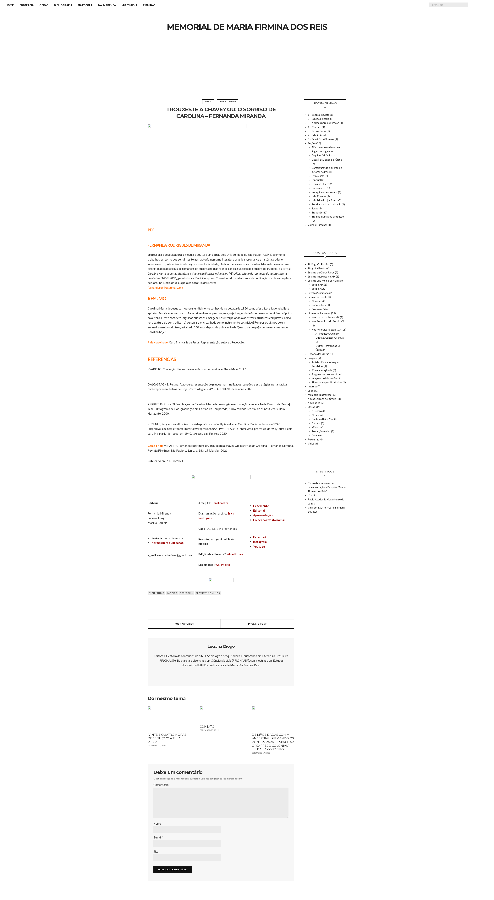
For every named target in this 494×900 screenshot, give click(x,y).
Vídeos (312, 443)
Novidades (314, 402)
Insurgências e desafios (325, 192)
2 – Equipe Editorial (319, 118)
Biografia (26, 5)
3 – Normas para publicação (323, 122)
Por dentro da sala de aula (326, 204)
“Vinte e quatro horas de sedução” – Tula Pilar (167, 738)
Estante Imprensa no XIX (321, 276)
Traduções (318, 212)
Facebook (259, 537)
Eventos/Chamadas (319, 292)
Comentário (162, 784)
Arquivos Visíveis (321, 155)
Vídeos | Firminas (317, 224)
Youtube (259, 546)
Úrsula (319, 349)
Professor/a (318, 309)
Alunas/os (317, 301)
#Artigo (172, 593)
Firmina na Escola (317, 297)
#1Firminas (156, 593)
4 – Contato (314, 127)
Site (155, 851)
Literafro (312, 495)
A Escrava (317, 410)
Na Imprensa (107, 5)
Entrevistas (318, 175)
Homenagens (319, 188)
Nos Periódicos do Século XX (328, 321)
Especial (208, 101)
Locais (311, 390)
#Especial (186, 593)
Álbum (315, 415)
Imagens (312, 358)
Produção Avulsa (321, 431)
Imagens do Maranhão (324, 378)
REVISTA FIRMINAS (227, 101)
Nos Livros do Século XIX (325, 317)
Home (10, 5)
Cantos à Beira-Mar (323, 419)
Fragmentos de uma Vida (326, 374)
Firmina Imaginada (322, 370)
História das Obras (318, 353)
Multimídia (129, 5)
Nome (158, 823)
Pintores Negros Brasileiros (327, 382)
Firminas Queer (320, 184)
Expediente (261, 506)
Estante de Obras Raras (321, 272)
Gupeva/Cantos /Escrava (330, 337)
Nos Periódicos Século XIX (326, 329)
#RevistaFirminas (208, 593)
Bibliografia (63, 5)
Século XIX (317, 284)
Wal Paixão (222, 564)
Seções (312, 143)
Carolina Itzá (220, 503)
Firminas (149, 5)
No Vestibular (319, 305)
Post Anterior (184, 623)
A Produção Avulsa (326, 333)
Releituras (313, 439)
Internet (312, 386)
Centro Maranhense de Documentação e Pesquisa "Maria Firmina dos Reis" (327, 487)
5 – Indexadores (317, 131)
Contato (207, 726)
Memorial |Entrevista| (320, 394)
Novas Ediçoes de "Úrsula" (322, 398)
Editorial (259, 510)
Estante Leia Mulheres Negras (324, 280)
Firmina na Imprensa (319, 313)
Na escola (85, 5)
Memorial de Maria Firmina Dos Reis (247, 27)
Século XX (317, 288)
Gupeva (316, 423)
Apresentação (262, 515)
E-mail (158, 837)
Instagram (260, 541)
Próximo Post (257, 623)
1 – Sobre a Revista (318, 114)
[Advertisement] (247, 70)
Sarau (315, 208)
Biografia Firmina (317, 268)
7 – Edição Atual (317, 135)
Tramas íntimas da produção (328, 216)
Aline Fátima (235, 554)
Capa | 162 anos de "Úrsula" (327, 159)
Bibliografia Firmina (318, 264)
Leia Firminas (319, 196)
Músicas (316, 427)
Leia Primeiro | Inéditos (325, 200)
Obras (43, 5)
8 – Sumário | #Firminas (321, 139)
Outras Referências (326, 345)
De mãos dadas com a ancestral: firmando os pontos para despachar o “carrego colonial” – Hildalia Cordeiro (273, 742)
